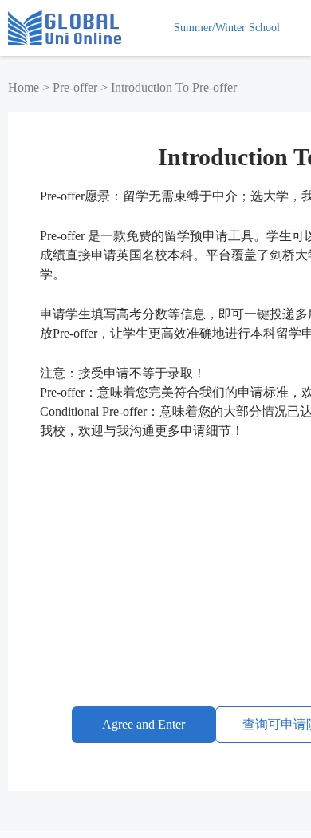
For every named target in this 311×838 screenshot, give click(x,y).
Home (23, 87)
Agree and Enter (143, 724)
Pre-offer (75, 87)
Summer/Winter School (227, 28)
